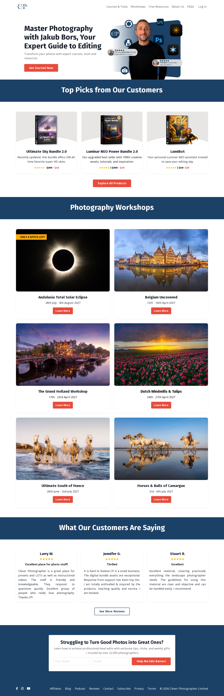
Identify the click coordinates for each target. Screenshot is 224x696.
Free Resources (159, 6)
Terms (152, 688)
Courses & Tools (117, 6)
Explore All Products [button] (112, 183)
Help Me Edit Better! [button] (151, 661)
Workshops (138, 6)
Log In (202, 6)
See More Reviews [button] (112, 611)
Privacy (139, 688)
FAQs (190, 6)
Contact (108, 688)
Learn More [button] (63, 310)
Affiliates (55, 688)
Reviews (94, 688)
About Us (178, 6)
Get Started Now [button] (41, 68)
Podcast (80, 688)
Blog (68, 688)
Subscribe (124, 688)
